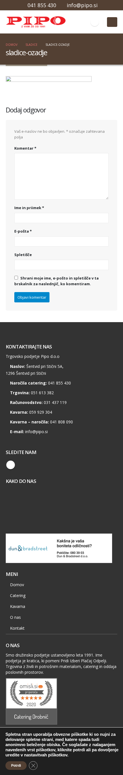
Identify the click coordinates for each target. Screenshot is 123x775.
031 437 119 (55, 402)
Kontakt (17, 628)
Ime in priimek (29, 207)
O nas (15, 617)
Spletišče (23, 254)
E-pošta (23, 231)
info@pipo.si (82, 5)
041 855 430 (41, 5)
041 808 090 (61, 422)
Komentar (25, 148)
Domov (17, 584)
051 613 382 (42, 392)
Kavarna (17, 606)
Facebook (10, 465)
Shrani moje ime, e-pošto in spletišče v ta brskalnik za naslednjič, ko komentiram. (56, 280)
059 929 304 (40, 412)
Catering (17, 595)
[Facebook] (94, 22)
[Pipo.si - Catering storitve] (21, 22)
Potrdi (16, 766)
